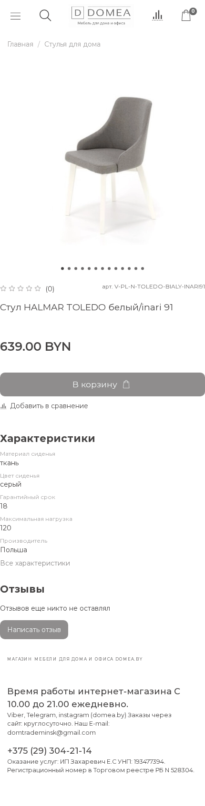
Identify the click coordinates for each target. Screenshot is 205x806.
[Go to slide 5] (89, 268)
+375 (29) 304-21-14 (49, 750)
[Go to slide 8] (109, 268)
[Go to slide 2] (69, 268)
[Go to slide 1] (62, 268)
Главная (20, 44)
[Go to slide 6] (95, 268)
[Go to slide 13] (142, 268)
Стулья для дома (72, 44)
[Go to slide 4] (82, 268)
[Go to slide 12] (135, 268)
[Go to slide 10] (122, 268)
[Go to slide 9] (115, 268)
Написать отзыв (34, 629)
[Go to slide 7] (102, 268)
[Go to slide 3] (75, 268)
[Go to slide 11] (129, 268)
